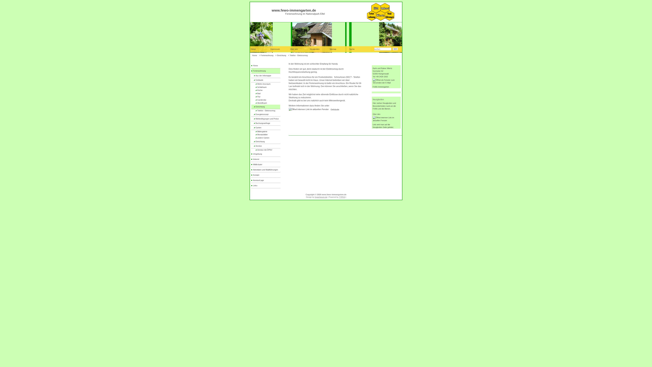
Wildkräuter (257, 164)
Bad (258, 93)
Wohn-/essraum (263, 84)
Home (254, 55)
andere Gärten (263, 138)
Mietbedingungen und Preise (267, 119)
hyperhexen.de (321, 197)
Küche (259, 90)
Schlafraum (262, 87)
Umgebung (257, 154)
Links (255, 186)
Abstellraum (262, 103)
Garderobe (261, 100)
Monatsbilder (262, 135)
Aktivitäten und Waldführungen (265, 170)
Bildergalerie (262, 131)
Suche (352, 49)
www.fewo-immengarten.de (294, 10)
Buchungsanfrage (263, 123)
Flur (258, 97)
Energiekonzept (262, 114)
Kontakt (256, 175)
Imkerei (256, 159)
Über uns (294, 49)
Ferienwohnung (267, 55)
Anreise (259, 146)
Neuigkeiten (315, 49)
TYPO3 (342, 197)
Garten (258, 128)
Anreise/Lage (258, 180)
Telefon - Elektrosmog (299, 55)
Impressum (275, 49)
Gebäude (259, 80)
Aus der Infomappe (263, 76)
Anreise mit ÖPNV (264, 150)
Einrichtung (281, 55)
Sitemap (333, 49)
